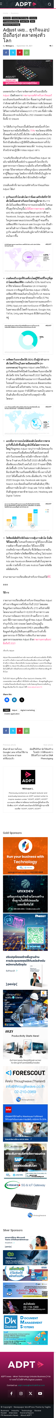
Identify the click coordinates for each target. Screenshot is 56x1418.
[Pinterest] (20, 53)
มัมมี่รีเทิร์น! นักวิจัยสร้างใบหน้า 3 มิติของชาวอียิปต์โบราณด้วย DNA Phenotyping (41, 754)
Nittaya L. (10, 46)
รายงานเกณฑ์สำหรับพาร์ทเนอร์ (37, 95)
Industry (33, 18)
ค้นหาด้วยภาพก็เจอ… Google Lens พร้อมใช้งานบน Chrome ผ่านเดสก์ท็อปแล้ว (15, 754)
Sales (32, 21)
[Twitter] (13, 53)
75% (32, 130)
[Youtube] (40, 1393)
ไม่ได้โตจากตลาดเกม (35, 208)
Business (15, 13)
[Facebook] (6, 53)
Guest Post (24, 21)
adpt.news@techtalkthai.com (31, 1385)
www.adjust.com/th (35, 687)
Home (5, 13)
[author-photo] (28, 784)
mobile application (12, 714)
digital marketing (27, 710)
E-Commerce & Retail (11, 21)
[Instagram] (21, 1393)
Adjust (6, 95)
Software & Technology (11, 24)
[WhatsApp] (27, 53)
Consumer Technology (20, 18)
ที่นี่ (48, 576)
